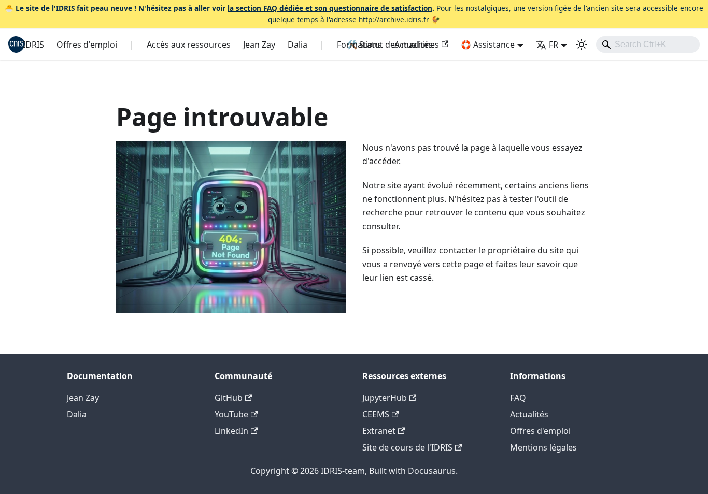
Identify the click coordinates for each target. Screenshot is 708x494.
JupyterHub (384, 397)
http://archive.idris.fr (394, 19)
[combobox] (648, 44)
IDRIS (33, 44)
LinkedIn (231, 431)
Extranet (378, 431)
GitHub (229, 397)
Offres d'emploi (86, 44)
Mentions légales (543, 447)
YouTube (231, 414)
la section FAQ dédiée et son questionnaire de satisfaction (330, 8)
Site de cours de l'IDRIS (407, 447)
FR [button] (553, 44)
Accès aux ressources (189, 44)
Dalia (297, 44)
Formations (359, 44)
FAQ (518, 397)
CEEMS (375, 414)
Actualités (413, 44)
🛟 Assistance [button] (488, 44)
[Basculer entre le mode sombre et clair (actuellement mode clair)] (581, 44)
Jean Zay (259, 44)
